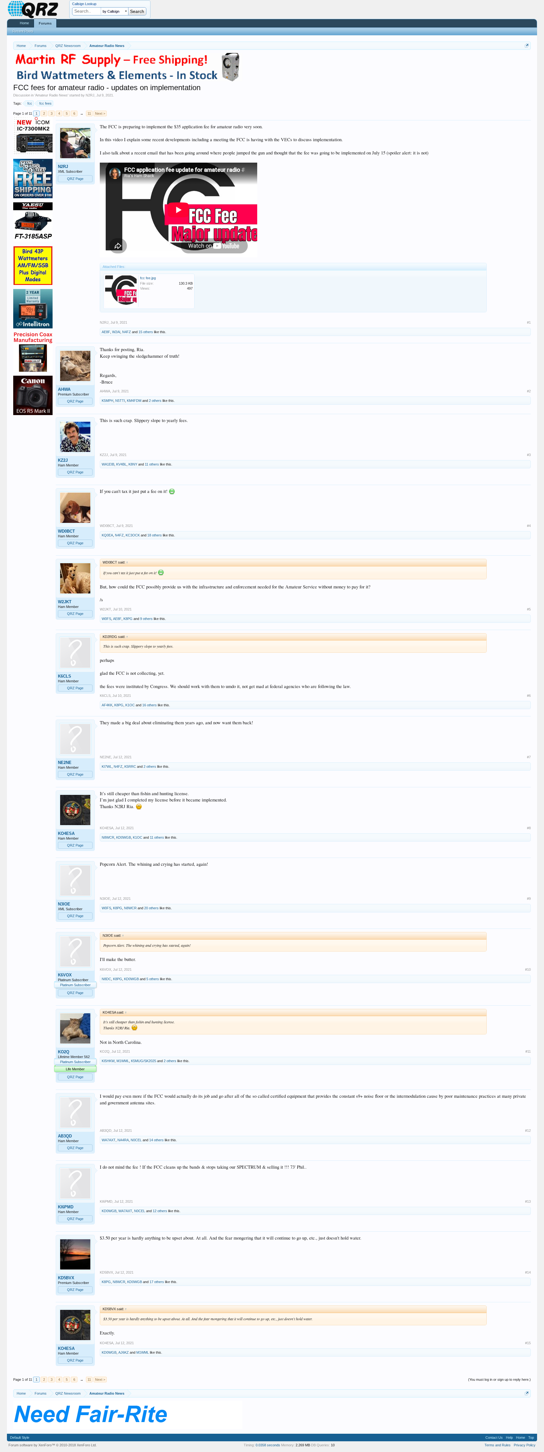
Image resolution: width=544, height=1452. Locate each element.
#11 (528, 1051)
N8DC (106, 979)
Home (24, 23)
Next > (100, 113)
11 (89, 113)
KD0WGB (123, 837)
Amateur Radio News (51, 95)
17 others (157, 1282)
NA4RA (123, 1140)
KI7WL (107, 766)
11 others (152, 464)
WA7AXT (109, 1140)
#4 (529, 526)
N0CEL (136, 1140)
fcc (29, 103)
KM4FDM (134, 400)
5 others (152, 979)
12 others (160, 1211)
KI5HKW (108, 1061)
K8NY (132, 464)
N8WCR (108, 837)
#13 (528, 1201)
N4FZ (126, 332)
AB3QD (65, 1136)
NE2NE (64, 762)
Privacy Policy (525, 1445)
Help (509, 1437)
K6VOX (65, 975)
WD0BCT (66, 531)
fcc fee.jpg (148, 278)
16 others (149, 705)
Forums (45, 23)
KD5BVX (66, 1278)
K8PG (128, 619)
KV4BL (121, 464)
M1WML (122, 1061)
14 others (156, 1140)
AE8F (106, 332)
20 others (151, 908)
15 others (146, 332)
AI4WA (64, 389)
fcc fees (45, 103)
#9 (529, 898)
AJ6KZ (123, 1352)
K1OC (130, 705)
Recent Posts (23, 31)
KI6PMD (65, 1207)
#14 (528, 1272)
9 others (146, 619)
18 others (154, 535)
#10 (528, 969)
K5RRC (130, 766)
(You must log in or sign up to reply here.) (499, 1379)
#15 (528, 1343)
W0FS (106, 619)
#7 (529, 757)
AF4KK (107, 705)
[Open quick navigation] (527, 45)
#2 (529, 391)
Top (531, 1437)
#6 (529, 695)
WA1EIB (108, 464)
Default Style (19, 1437)
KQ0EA (107, 535)
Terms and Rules (497, 1445)
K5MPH (107, 400)
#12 (528, 1130)
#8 (529, 828)
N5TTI (120, 400)
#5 (529, 609)
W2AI (116, 332)
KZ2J (63, 460)
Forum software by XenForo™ (52, 1445)
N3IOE (64, 904)
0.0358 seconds (268, 1445)
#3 (529, 455)
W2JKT (64, 601)
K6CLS (64, 676)
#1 (529, 322)
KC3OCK (133, 535)
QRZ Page (75, 179)
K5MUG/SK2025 (143, 1061)
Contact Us (494, 1437)
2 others (155, 400)
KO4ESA (66, 833)
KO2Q (63, 1052)
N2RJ (90, 95)
